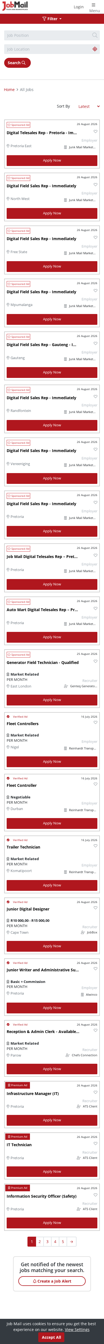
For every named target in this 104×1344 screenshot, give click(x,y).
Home (9, 89)
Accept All (51, 1337)
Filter (52, 18)
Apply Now (52, 160)
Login (79, 6)
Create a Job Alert (53, 1281)
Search (15, 62)
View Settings (77, 1329)
